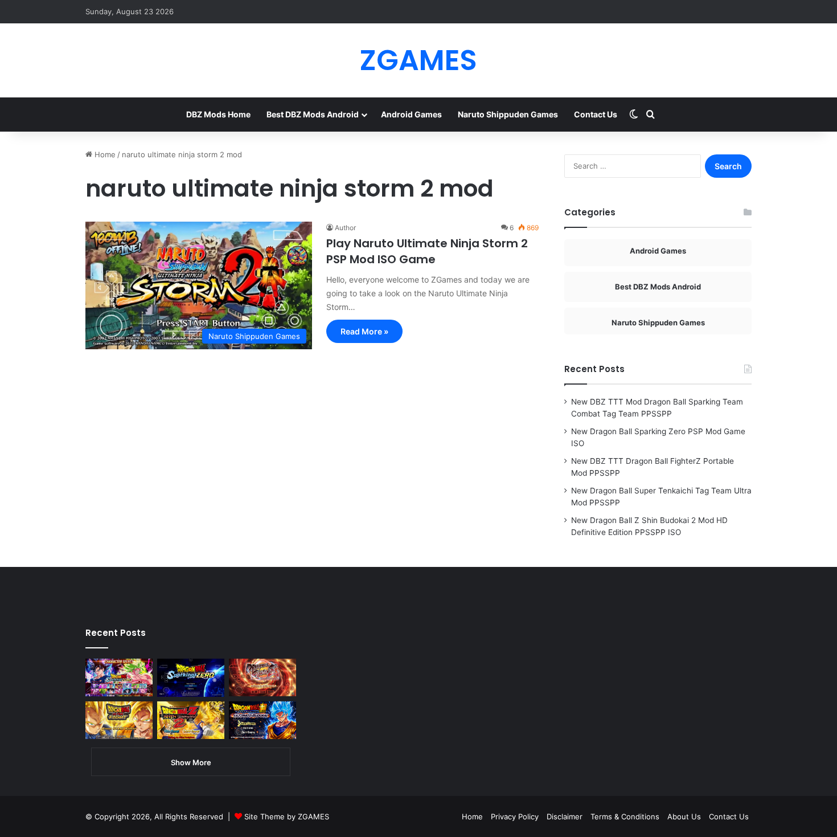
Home (104, 154)
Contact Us (595, 114)
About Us (684, 816)
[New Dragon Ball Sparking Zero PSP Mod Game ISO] (190, 678)
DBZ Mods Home (218, 114)
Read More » (364, 331)
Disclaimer (564, 816)
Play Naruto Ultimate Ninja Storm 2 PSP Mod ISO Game (427, 251)
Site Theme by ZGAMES (286, 816)
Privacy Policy (515, 816)
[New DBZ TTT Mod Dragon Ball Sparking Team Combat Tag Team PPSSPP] (119, 677)
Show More (191, 762)
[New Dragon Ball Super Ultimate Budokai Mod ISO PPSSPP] (262, 720)
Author (345, 227)
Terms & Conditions (624, 816)
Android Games (411, 114)
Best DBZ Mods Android (312, 114)
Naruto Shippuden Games (508, 114)
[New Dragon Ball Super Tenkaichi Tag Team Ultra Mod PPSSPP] (119, 720)
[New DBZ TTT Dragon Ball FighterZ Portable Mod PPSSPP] (262, 677)
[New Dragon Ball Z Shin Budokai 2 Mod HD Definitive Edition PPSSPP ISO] (190, 720)
